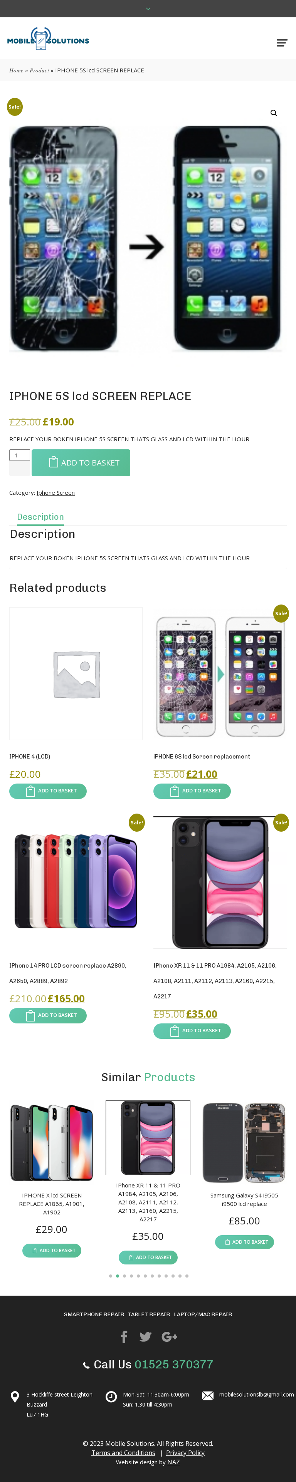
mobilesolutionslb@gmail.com (256, 1394)
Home (16, 70)
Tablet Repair (149, 1314)
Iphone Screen (56, 492)
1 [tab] (110, 1276)
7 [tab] (152, 1276)
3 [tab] (124, 1276)
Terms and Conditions (123, 1453)
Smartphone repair (94, 1314)
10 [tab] (173, 1276)
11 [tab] (180, 1276)
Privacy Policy (185, 1453)
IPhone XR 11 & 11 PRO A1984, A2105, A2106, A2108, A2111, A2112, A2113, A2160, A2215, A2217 (119, 1202)
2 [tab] (117, 1276)
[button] (274, 113)
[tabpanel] (119, 1182)
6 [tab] (145, 1276)
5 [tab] (138, 1276)
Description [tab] (40, 517)
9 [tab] (166, 1276)
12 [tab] (186, 1276)
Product (39, 70)
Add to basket (90, 462)
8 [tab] (159, 1276)
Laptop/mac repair (203, 1314)
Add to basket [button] (57, 790)
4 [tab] (131, 1276)
